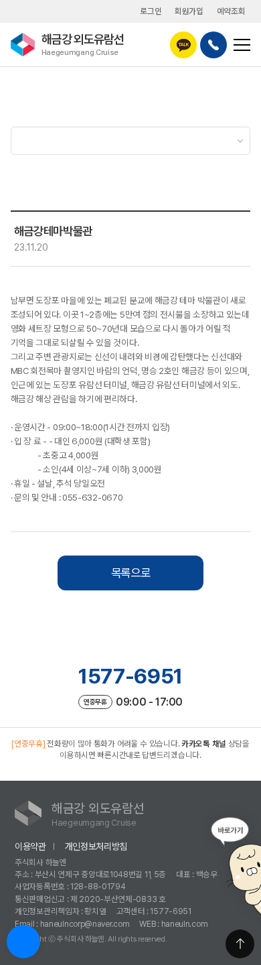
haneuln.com (184, 924)
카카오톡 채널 (203, 743)
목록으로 (131, 573)
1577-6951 (130, 676)
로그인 (150, 11)
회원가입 (189, 11)
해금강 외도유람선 (82, 43)
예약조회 (231, 11)
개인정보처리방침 (96, 846)
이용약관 (30, 846)
